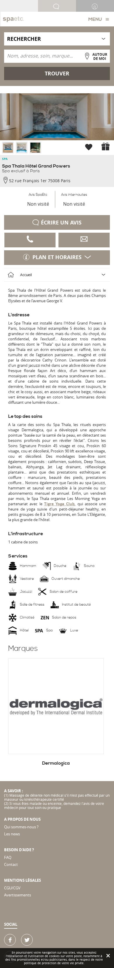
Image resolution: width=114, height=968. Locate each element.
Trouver (57, 73)
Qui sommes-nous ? (21, 827)
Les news (12, 834)
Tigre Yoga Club (59, 503)
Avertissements (17, 895)
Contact (11, 864)
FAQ (7, 857)
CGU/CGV (12, 888)
